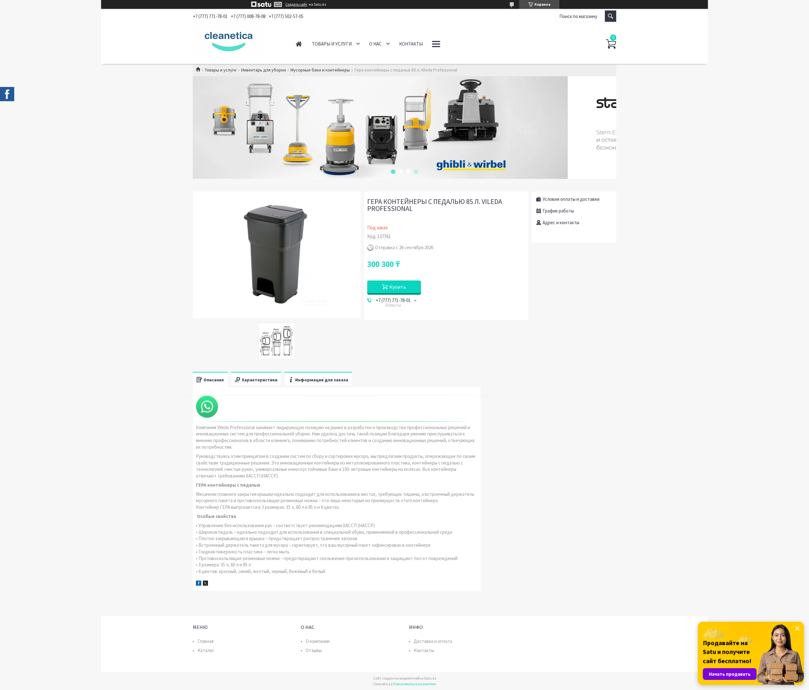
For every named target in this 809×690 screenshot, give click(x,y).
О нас (375, 44)
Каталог (206, 650)
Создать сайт (296, 4)
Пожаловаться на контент (414, 683)
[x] (205, 584)
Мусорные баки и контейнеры (320, 70)
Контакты (411, 44)
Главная (299, 44)
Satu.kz (430, 678)
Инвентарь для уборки (263, 70)
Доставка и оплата (433, 641)
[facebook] (198, 584)
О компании (318, 641)
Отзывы (314, 650)
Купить (397, 287)
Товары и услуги (332, 44)
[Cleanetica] (237, 40)
